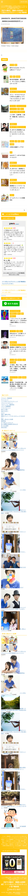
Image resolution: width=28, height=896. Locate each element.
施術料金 (3, 421)
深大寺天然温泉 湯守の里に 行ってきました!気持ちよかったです (17, 81)
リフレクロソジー (6, 408)
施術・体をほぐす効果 (7, 419)
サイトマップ (4, 400)
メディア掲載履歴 (6, 406)
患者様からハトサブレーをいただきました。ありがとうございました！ (17, 187)
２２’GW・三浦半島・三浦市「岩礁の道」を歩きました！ (17, 116)
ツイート (3, 295)
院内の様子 (4, 427)
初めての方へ (4, 411)
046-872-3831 (15, 889)
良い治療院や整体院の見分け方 (9, 424)
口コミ (3, 413)
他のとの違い (4, 409)
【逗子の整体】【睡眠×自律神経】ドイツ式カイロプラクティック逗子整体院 (14, 884)
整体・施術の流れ (6, 414)
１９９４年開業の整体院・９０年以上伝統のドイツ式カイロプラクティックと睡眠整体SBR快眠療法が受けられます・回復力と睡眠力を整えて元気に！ (14, 878)
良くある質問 (4, 426)
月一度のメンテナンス (7, 422)
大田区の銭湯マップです (17, 147)
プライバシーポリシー (7, 403)
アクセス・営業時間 (6, 398)
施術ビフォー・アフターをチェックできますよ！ (12, 842)
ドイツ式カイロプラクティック (9, 401)
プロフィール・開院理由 (7, 404)
